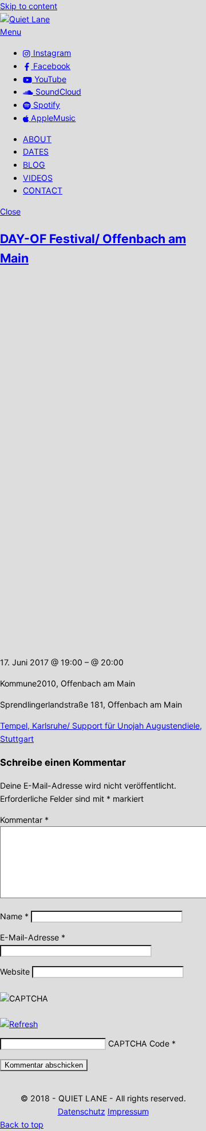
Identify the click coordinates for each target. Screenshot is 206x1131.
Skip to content (28, 6)
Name (14, 916)
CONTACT (42, 190)
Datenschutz (81, 1111)
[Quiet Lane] (25, 19)
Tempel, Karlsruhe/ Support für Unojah (72, 725)
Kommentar (24, 820)
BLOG (34, 164)
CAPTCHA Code (138, 1043)
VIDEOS (38, 178)
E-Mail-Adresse (32, 937)
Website (15, 971)
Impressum (128, 1111)
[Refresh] (19, 1024)
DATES (36, 151)
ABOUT (37, 139)
